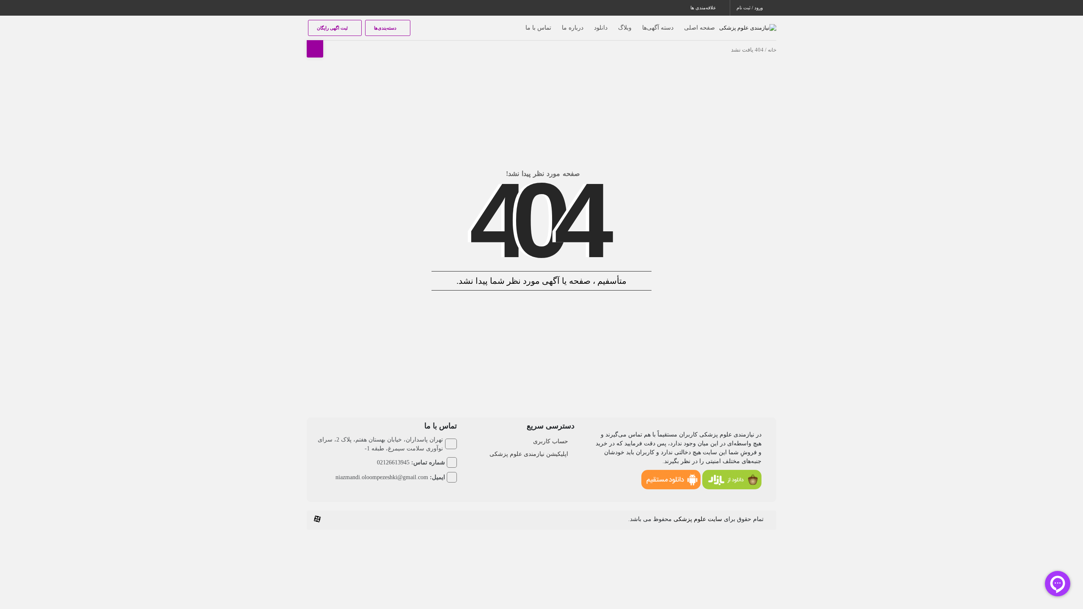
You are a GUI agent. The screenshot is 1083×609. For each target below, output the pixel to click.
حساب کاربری (550, 441)
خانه (772, 50)
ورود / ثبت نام (750, 7)
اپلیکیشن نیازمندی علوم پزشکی (528, 454)
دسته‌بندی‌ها (386, 27)
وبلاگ (625, 28)
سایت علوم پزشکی (697, 519)
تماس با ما (538, 28)
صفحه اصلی (699, 28)
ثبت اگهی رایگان (333, 27)
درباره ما (572, 28)
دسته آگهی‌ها (657, 28)
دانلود (600, 28)
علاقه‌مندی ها (703, 7)
